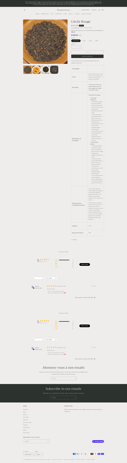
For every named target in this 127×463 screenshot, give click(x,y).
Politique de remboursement (57, 459)
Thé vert (25, 414)
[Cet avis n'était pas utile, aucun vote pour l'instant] (94, 297)
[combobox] (37, 278)
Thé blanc (25, 420)
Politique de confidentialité (69, 459)
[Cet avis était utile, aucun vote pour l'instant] (91, 297)
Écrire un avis (84, 264)
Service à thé (26, 432)
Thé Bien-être (26, 427)
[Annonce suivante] (103, 3)
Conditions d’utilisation (80, 459)
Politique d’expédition (90, 459)
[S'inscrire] (75, 378)
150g (91, 41)
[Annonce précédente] (23, 3)
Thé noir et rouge (27, 422)
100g (85, 41)
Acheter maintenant (87, 56)
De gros (25, 430)
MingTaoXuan (29, 459)
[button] (24, 10)
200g (97, 41)
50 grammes (77, 41)
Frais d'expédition (75, 27)
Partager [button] (75, 239)
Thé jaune (25, 425)
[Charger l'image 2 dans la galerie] (36, 70)
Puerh (24, 412)
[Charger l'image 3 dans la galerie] (45, 70)
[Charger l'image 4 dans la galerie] (54, 70)
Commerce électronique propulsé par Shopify (41, 459)
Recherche (25, 409)
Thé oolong (25, 417)
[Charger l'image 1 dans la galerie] (27, 70)
